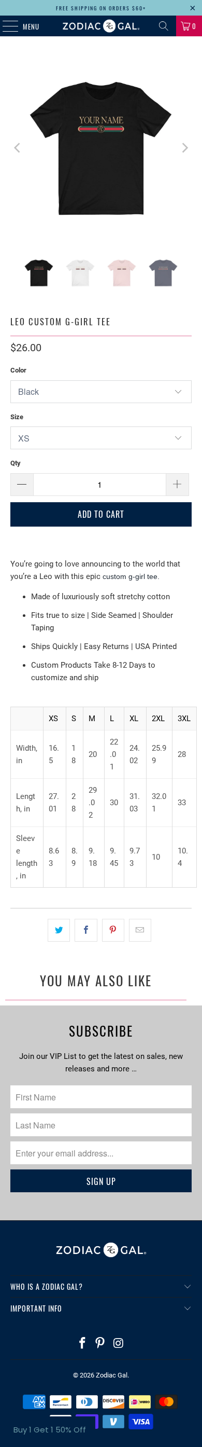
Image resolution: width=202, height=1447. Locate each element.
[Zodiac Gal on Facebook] (82, 1344)
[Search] (164, 26)
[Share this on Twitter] (59, 930)
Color (18, 370)
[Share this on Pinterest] (113, 930)
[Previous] (18, 148)
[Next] (184, 148)
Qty (15, 463)
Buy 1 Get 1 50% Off (49, 1429)
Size (16, 417)
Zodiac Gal (111, 1375)
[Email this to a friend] (140, 930)
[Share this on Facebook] (86, 930)
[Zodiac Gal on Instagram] (118, 1344)
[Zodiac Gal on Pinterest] (100, 1344)
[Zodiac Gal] (101, 26)
